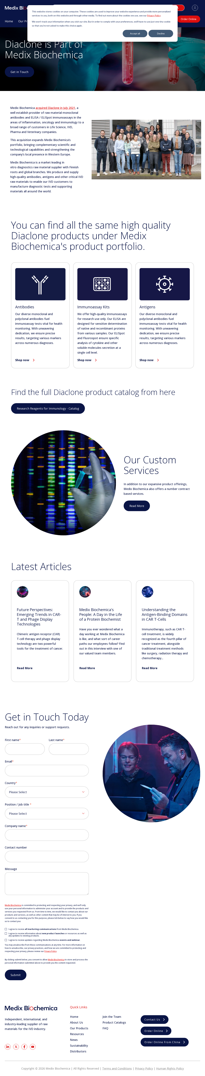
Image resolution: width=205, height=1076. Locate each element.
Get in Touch (19, 72)
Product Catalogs (114, 1022)
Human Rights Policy (170, 1068)
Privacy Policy (153, 15)
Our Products (79, 1028)
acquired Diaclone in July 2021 (55, 108)
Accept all (135, 33)
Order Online (188, 19)
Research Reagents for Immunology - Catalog (48, 408)
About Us (76, 1022)
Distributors (78, 1051)
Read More (136, 506)
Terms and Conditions (117, 1068)
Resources (77, 1034)
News (74, 1039)
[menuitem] (9, 22)
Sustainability (79, 1045)
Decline (161, 33)
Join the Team (111, 1016)
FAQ (105, 1028)
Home (74, 1016)
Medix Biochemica (13, 905)
